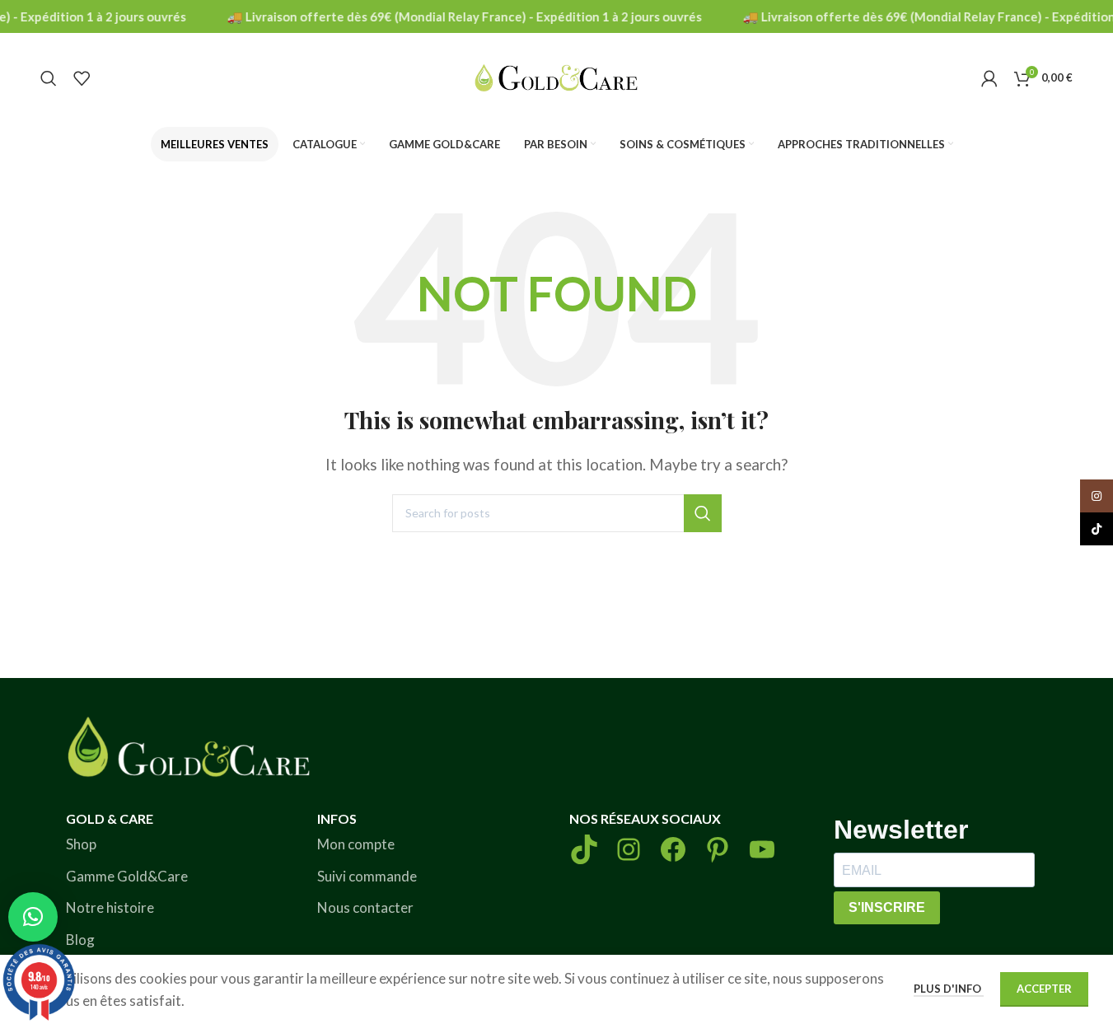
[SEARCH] (703, 513)
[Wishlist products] (81, 78)
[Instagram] (628, 849)
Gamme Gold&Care (127, 876)
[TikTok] (584, 849)
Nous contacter (365, 907)
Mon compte (356, 844)
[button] (33, 917)
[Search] (48, 78)
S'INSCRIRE (887, 907)
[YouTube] (762, 849)
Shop (81, 844)
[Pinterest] (717, 849)
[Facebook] (673, 849)
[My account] (989, 78)
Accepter (1044, 988)
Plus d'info (949, 988)
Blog (80, 939)
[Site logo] (557, 76)
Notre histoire (110, 907)
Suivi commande (367, 876)
